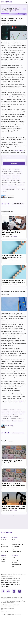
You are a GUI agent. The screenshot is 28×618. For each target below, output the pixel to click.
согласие (17, 7)
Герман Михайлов (14, 487)
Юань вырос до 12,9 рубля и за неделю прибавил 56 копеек (12, 461)
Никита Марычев (9, 195)
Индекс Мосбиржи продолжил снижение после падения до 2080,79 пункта (12, 232)
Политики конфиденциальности (9, 11)
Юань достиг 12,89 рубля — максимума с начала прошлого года (13, 484)
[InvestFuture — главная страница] (6, 2)
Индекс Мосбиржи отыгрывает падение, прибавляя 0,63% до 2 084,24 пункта (12, 257)
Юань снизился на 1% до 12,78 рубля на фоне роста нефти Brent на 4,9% (13, 507)
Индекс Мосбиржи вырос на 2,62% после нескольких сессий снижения (13, 281)
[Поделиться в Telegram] (2, 204)
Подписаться (14, 163)
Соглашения (15, 9)
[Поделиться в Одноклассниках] (5, 204)
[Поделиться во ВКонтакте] (8, 204)
